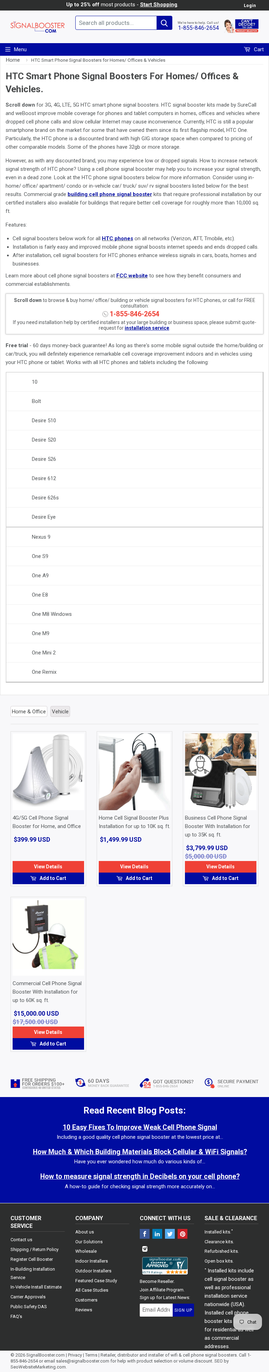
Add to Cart (52, 878)
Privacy (75, 1355)
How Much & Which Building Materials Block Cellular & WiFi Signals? (140, 1152)
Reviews (83, 1309)
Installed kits (217, 1232)
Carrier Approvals (28, 1296)
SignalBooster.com (45, 1355)
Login (250, 5)
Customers (86, 1300)
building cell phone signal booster (110, 194)
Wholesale (86, 1251)
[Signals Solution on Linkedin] (157, 1234)
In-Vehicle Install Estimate (36, 1287)
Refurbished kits (221, 1251)
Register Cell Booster (32, 1259)
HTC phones (117, 238)
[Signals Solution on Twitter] (170, 1234)
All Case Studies (91, 1290)
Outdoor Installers (93, 1270)
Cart (258, 49)
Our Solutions (89, 1241)
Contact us (21, 1239)
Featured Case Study (96, 1280)
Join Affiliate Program (162, 1289)
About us (84, 1232)
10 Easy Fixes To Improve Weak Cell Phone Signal (140, 1127)
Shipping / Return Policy (34, 1249)
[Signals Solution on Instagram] (145, 1249)
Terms (91, 1355)
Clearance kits (219, 1241)
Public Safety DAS (29, 1306)
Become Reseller (157, 1281)
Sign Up (183, 1310)
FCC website (132, 276)
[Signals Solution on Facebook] (145, 1234)
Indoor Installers (91, 1261)
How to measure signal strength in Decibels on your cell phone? (140, 1176)
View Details (48, 866)
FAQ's (16, 1316)
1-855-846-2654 (198, 28)
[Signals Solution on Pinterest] (182, 1234)
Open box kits (219, 1261)
